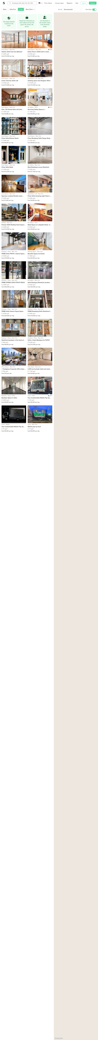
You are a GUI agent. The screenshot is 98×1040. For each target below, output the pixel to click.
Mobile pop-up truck (34, 426)
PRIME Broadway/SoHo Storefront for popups (39, 311)
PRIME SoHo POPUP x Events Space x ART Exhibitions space (14, 254)
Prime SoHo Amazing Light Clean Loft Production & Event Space (40, 196)
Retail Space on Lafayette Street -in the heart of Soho (39, 225)
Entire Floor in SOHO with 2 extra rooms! (38, 52)
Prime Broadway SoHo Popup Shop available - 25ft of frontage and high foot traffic (39, 138)
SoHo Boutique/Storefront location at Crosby (39, 283)
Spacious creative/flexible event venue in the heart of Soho (12, 196)
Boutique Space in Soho (9, 398)
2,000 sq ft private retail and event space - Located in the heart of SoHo (39, 369)
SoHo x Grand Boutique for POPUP (39, 340)
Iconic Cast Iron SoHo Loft (10, 80)
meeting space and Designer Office (39, 80)
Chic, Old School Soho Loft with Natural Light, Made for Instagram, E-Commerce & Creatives (13, 110)
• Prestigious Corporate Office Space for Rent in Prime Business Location (13, 369)
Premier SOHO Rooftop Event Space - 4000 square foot (13, 225)
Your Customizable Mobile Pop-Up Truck (39, 398)
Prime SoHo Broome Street (10, 138)
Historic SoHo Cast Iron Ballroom (12, 52)
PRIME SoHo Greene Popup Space (12, 311)
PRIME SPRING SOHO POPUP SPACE (13, 282)
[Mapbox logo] (58, 1038)
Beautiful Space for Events (36, 253)
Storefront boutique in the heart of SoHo (13, 340)
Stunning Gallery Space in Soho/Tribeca (36, 110)
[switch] (94, 10)
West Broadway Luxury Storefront (38, 167)
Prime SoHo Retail (7, 167)
